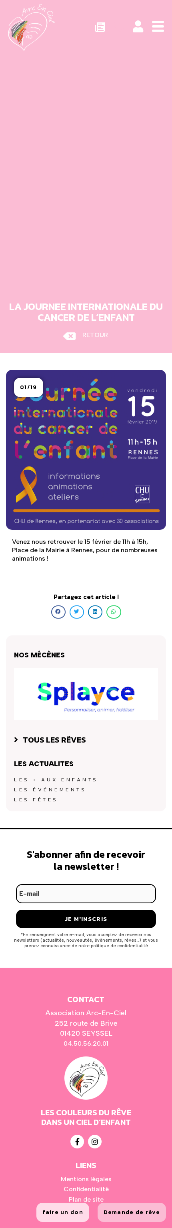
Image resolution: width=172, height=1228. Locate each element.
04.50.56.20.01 (86, 1043)
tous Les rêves (54, 740)
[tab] (86, 740)
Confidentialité (86, 1189)
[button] (28, 387)
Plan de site (86, 1199)
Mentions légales (86, 1179)
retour (95, 335)
